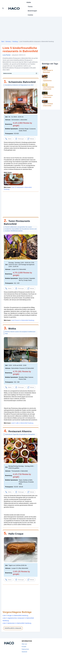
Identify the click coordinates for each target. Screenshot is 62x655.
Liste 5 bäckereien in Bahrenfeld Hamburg (17, 623)
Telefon (10, 138)
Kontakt (24, 646)
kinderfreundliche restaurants (13, 628)
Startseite (24, 651)
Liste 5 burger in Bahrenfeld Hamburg (15, 615)
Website (32, 138)
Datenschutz (25, 649)
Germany (8, 41)
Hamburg (15, 41)
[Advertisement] (31, 28)
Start (2, 41)
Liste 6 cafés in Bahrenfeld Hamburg (22, 423)
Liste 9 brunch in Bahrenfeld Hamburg (22, 320)
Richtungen (21, 138)
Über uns (24, 644)
